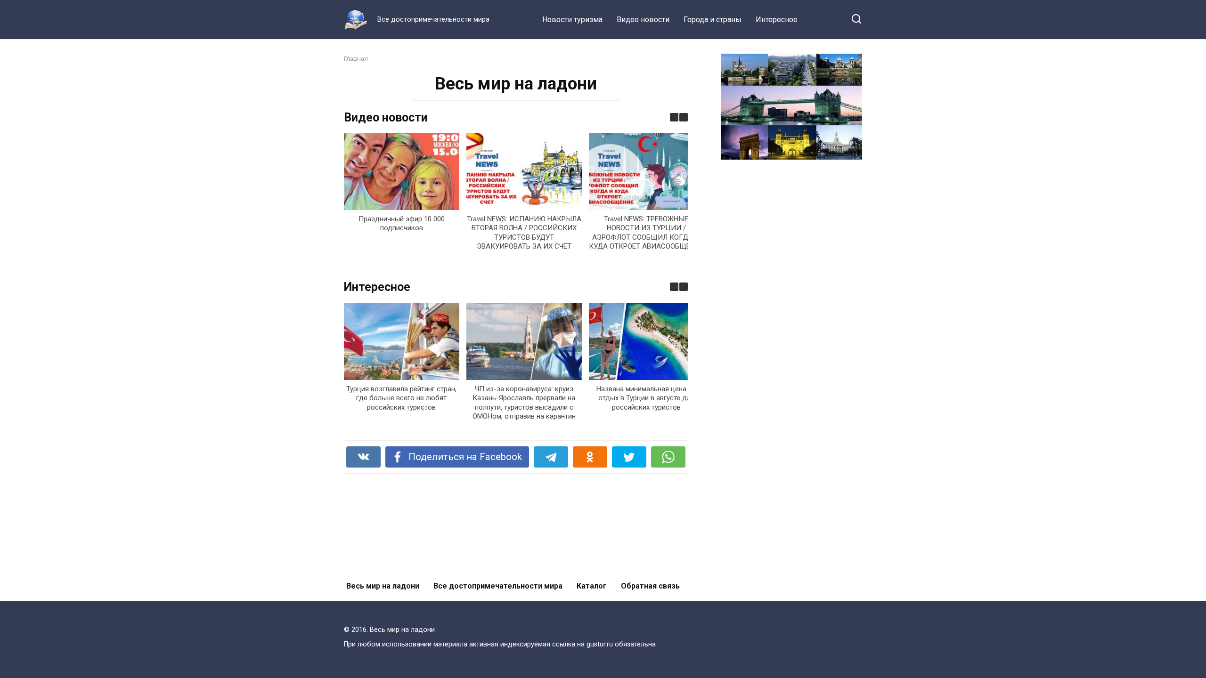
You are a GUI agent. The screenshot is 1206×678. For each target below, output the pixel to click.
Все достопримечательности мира (497, 585)
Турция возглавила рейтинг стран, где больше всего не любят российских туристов (401, 397)
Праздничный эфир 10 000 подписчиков (402, 224)
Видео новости (643, 19)
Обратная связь (650, 585)
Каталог (592, 585)
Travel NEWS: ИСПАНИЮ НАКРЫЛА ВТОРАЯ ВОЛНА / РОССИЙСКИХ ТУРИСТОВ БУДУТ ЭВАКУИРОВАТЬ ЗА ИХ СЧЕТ (524, 233)
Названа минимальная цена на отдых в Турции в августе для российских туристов (646, 397)
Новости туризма (572, 19)
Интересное (777, 19)
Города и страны (713, 19)
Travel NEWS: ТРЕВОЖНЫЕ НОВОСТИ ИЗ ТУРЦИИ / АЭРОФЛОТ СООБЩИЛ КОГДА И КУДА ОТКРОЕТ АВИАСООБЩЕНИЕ (646, 233)
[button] (683, 117)
